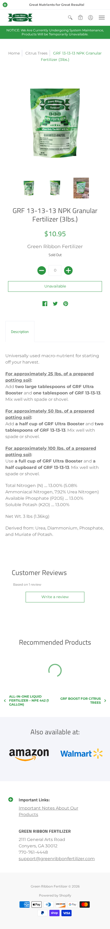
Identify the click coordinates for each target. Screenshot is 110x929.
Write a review (55, 596)
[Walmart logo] (81, 753)
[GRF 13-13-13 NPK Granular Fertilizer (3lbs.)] (28, 188)
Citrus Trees (36, 53)
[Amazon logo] (28, 753)
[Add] (68, 270)
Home (14, 53)
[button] (5, 4)
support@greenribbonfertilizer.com (57, 858)
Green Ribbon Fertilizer (55, 246)
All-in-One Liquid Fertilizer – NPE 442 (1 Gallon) (29, 700)
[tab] (19, 331)
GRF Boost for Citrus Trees (80, 701)
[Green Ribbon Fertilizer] (20, 18)
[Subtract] (41, 270)
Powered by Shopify (55, 895)
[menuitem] (70, 18)
